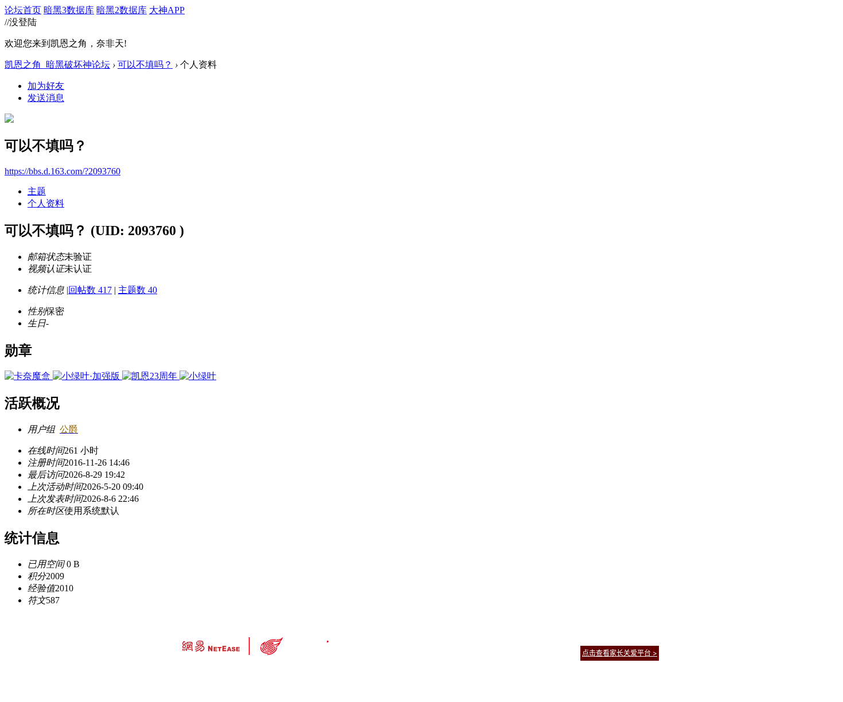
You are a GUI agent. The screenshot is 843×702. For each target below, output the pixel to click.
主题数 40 (137, 290)
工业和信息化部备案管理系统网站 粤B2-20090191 (341, 673)
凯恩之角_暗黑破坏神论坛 (57, 64)
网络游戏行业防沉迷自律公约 (503, 652)
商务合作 (611, 638)
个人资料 (46, 203)
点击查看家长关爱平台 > (619, 653)
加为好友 (46, 86)
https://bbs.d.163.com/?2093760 (62, 171)
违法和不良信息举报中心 (220, 673)
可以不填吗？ (145, 64)
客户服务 (404, 638)
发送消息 (46, 98)
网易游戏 (576, 638)
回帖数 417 (90, 290)
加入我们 (645, 638)
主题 (37, 191)
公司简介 (370, 638)
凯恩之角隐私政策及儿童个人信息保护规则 (491, 638)
